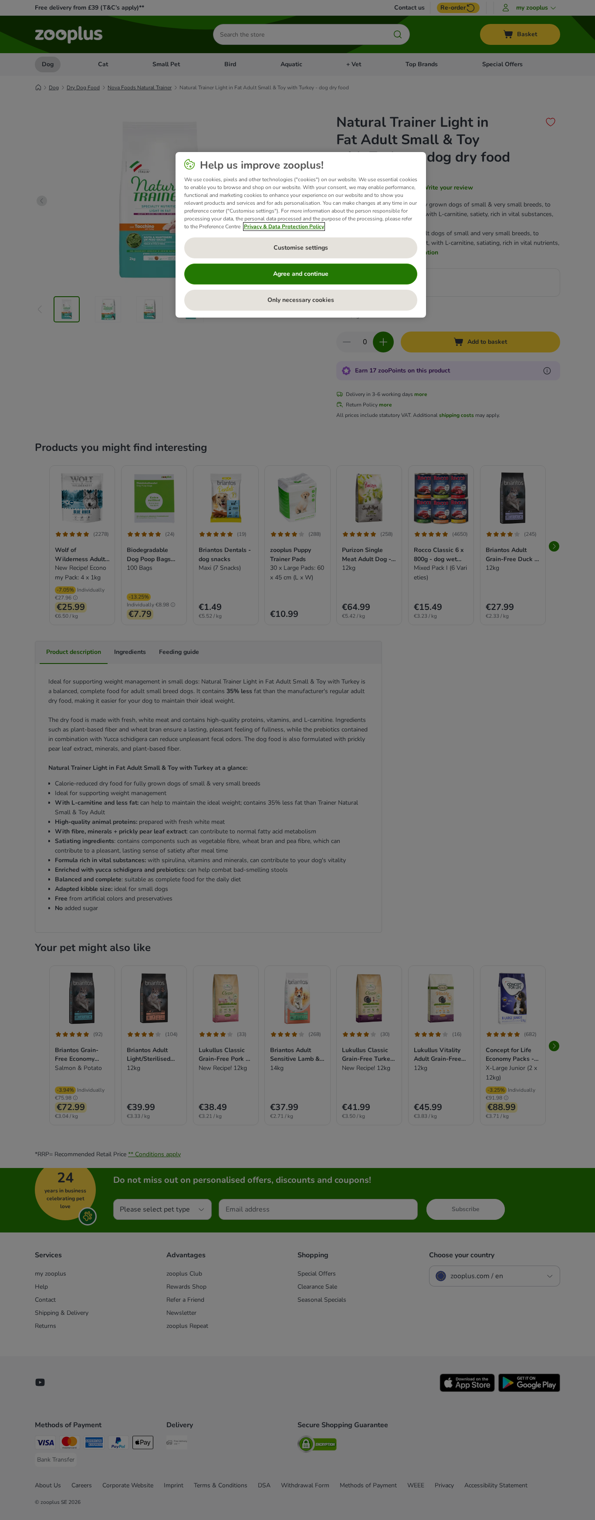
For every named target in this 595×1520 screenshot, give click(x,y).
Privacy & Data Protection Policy (284, 226)
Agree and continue (300, 274)
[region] (301, 235)
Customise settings (301, 248)
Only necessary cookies (300, 300)
